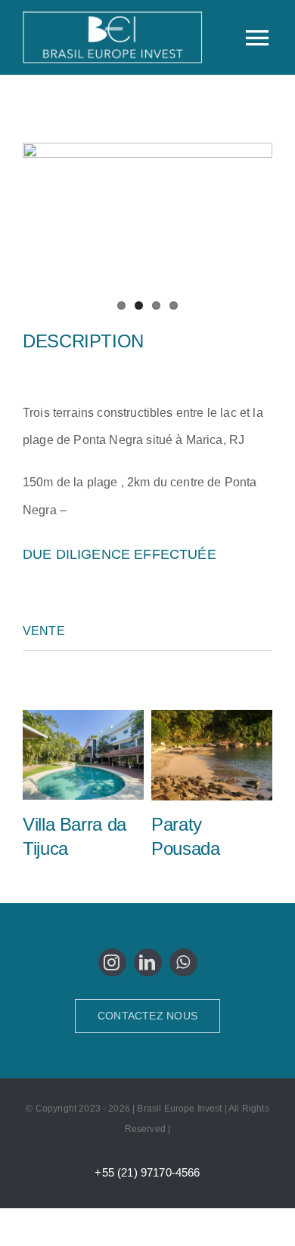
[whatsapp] (183, 962)
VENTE (44, 631)
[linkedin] (148, 962)
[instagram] (112, 962)
